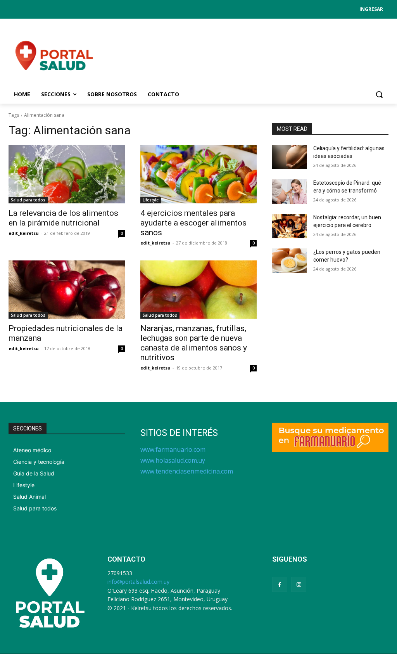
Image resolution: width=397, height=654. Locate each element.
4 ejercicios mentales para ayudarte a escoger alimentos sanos (193, 222)
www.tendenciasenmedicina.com (186, 471)
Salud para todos (28, 200)
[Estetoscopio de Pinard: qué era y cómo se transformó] (289, 191)
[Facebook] (279, 584)
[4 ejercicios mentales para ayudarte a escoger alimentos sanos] (198, 174)
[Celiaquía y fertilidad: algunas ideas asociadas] (289, 157)
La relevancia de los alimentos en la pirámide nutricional (63, 217)
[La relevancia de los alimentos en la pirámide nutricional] (67, 174)
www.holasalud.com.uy (172, 460)
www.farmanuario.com (172, 449)
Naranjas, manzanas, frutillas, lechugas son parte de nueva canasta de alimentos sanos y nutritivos (193, 343)
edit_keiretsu (24, 233)
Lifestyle (151, 200)
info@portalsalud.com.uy (138, 581)
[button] (379, 94)
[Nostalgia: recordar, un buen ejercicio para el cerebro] (289, 226)
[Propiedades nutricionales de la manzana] (67, 289)
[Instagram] (298, 584)
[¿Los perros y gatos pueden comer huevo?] (289, 260)
